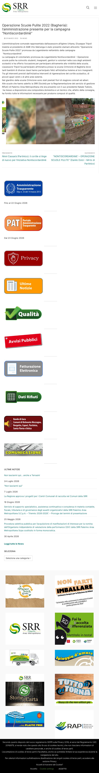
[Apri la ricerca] (88, 7)
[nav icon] (95, 7)
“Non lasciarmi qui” (13, 486)
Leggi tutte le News (14, 543)
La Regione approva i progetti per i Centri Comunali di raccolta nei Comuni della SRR (45, 496)
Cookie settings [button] (47, 768)
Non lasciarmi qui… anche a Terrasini (22, 475)
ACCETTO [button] (63, 769)
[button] (6, 121)
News (24, 38)
